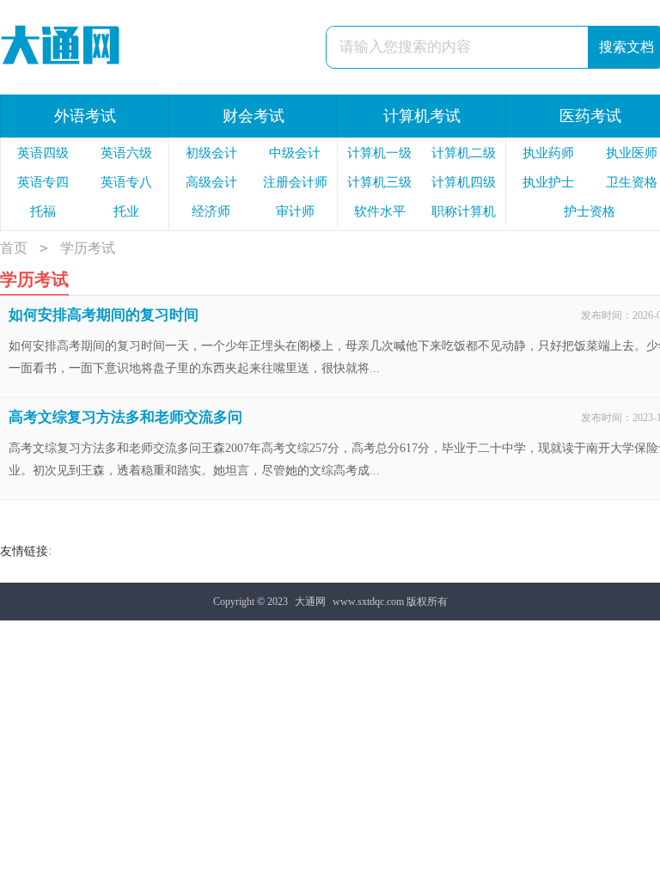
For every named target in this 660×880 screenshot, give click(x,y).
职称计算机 (463, 211)
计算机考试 (422, 116)
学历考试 (87, 248)
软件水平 (380, 211)
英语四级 (43, 153)
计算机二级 (463, 153)
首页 (14, 248)
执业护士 (548, 182)
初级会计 (211, 153)
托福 (43, 211)
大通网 (310, 602)
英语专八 (126, 182)
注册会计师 (295, 182)
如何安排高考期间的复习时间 (104, 315)
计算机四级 (463, 182)
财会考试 (253, 116)
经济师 (211, 211)
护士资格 (589, 211)
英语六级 (126, 153)
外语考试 (85, 116)
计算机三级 (379, 182)
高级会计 (211, 182)
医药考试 (590, 116)
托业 (126, 211)
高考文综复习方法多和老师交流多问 (125, 417)
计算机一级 (379, 153)
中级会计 (295, 153)
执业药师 (548, 153)
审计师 (295, 211)
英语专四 (43, 182)
